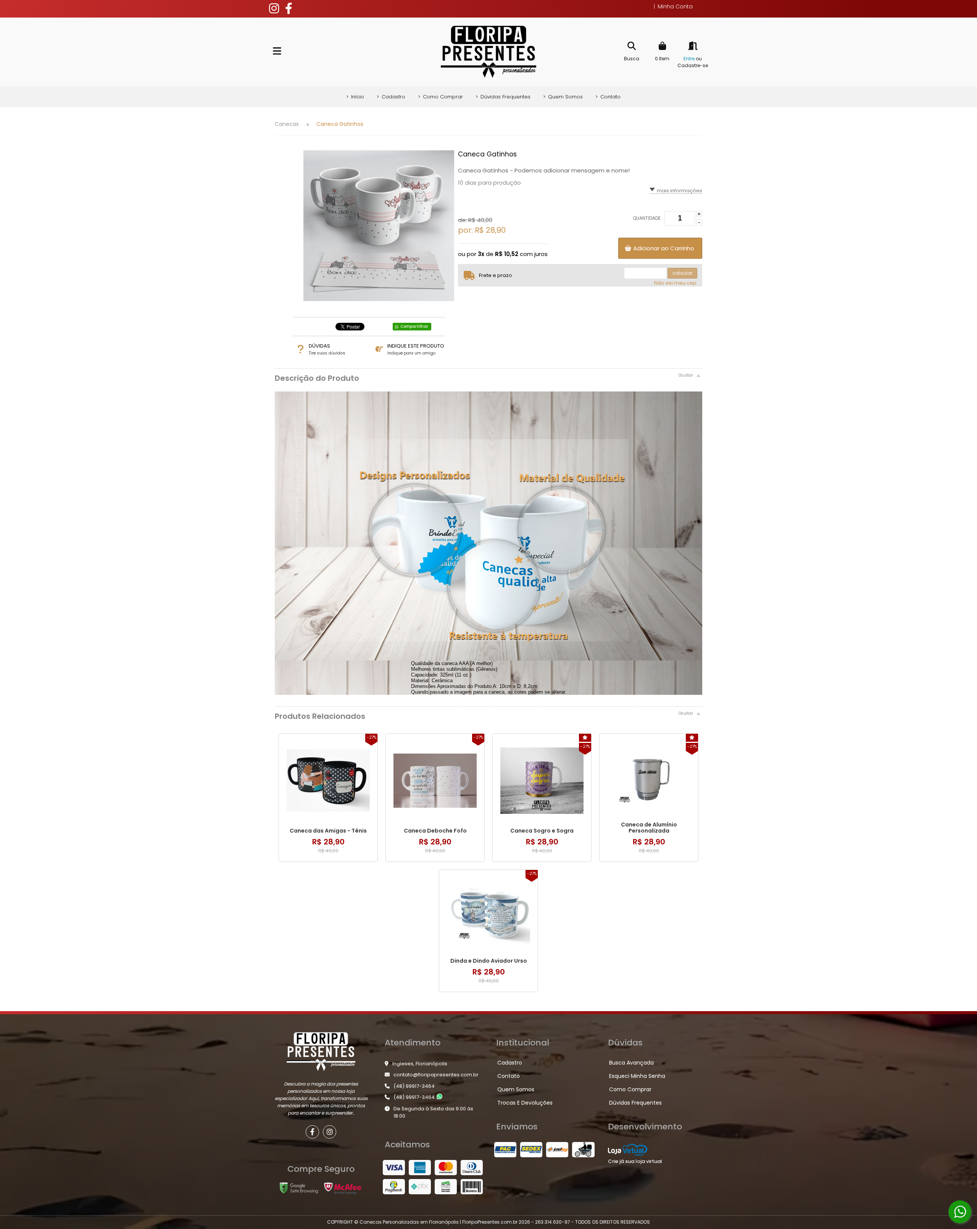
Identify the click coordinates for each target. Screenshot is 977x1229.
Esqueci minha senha (637, 1076)
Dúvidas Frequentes (503, 96)
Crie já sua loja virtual (635, 1161)
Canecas (287, 124)
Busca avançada (631, 1062)
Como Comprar (440, 96)
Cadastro (391, 96)
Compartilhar (414, 326)
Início (355, 96)
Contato (608, 96)
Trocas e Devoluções (525, 1103)
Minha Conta (673, 6)
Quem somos (563, 96)
